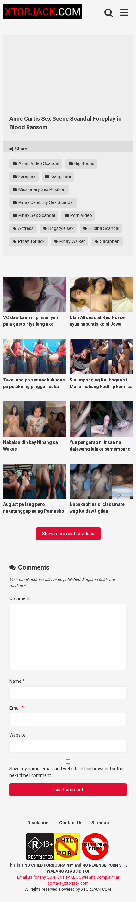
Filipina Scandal (103, 228)
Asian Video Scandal (38, 163)
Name (17, 681)
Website (17, 735)
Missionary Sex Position (41, 189)
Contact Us (71, 822)
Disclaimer (38, 822)
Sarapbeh (109, 241)
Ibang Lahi (60, 176)
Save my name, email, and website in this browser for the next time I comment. (66, 772)
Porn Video (80, 215)
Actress (25, 228)
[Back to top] (124, 889)
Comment (19, 598)
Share (20, 148)
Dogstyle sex (60, 228)
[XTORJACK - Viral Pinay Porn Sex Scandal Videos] (42, 12)
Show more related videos (68, 533)
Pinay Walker (72, 241)
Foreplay (26, 176)
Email (16, 708)
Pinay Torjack (31, 241)
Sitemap (100, 822)
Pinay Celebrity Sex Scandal (45, 202)
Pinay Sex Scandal (36, 215)
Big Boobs (83, 163)
